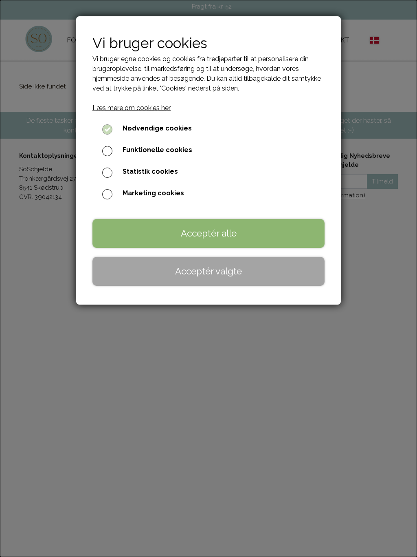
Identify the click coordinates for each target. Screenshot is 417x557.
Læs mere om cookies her (131, 108)
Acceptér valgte (208, 271)
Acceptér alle (209, 233)
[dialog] (208, 278)
